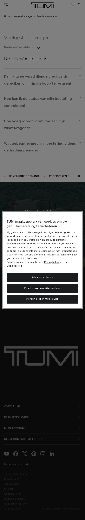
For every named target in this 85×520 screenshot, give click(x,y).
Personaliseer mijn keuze (42, 299)
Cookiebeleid (14, 266)
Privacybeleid (51, 262)
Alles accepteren (42, 277)
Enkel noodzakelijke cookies (42, 288)
